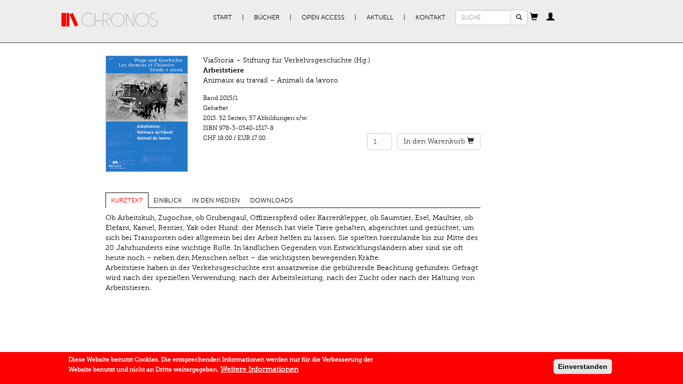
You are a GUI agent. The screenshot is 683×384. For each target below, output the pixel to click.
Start (222, 17)
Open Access (323, 17)
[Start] (110, 20)
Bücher (267, 17)
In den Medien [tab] (216, 200)
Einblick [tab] (168, 200)
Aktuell (380, 17)
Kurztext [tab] (127, 200)
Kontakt (431, 17)
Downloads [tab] (271, 200)
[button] (534, 17)
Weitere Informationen (259, 369)
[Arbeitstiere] (147, 114)
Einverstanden (583, 366)
